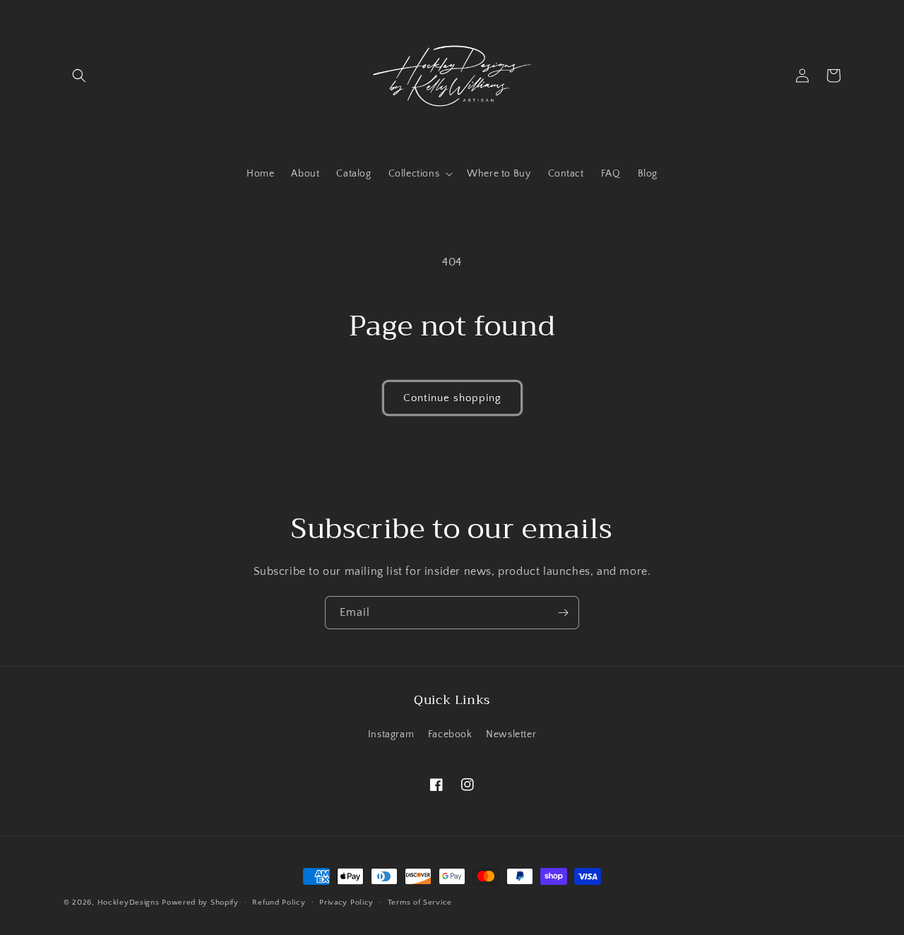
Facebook (450, 734)
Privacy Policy (346, 902)
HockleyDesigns (128, 902)
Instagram (391, 734)
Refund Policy (278, 902)
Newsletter (511, 734)
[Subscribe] (562, 612)
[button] (79, 75)
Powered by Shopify (200, 902)
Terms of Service (420, 902)
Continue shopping (452, 398)
